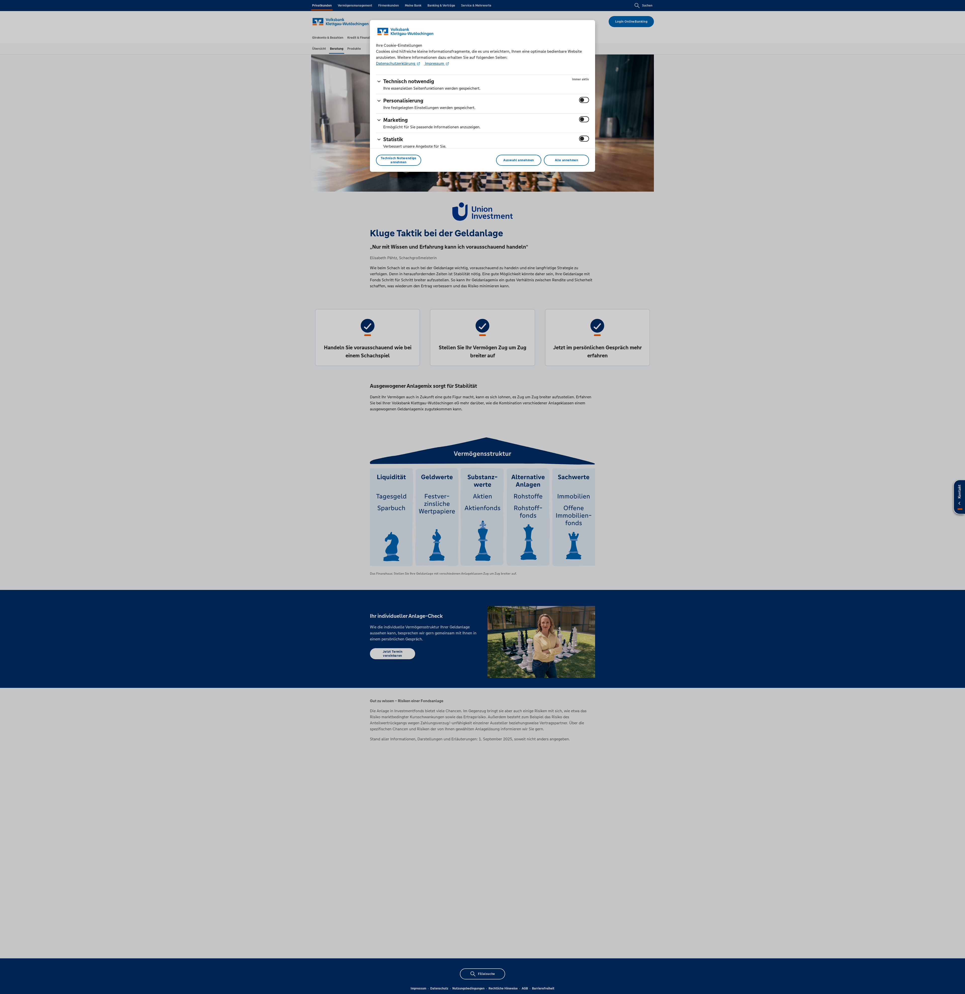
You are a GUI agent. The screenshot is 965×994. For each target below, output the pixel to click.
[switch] (584, 100)
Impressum (434, 63)
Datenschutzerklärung (396, 63)
